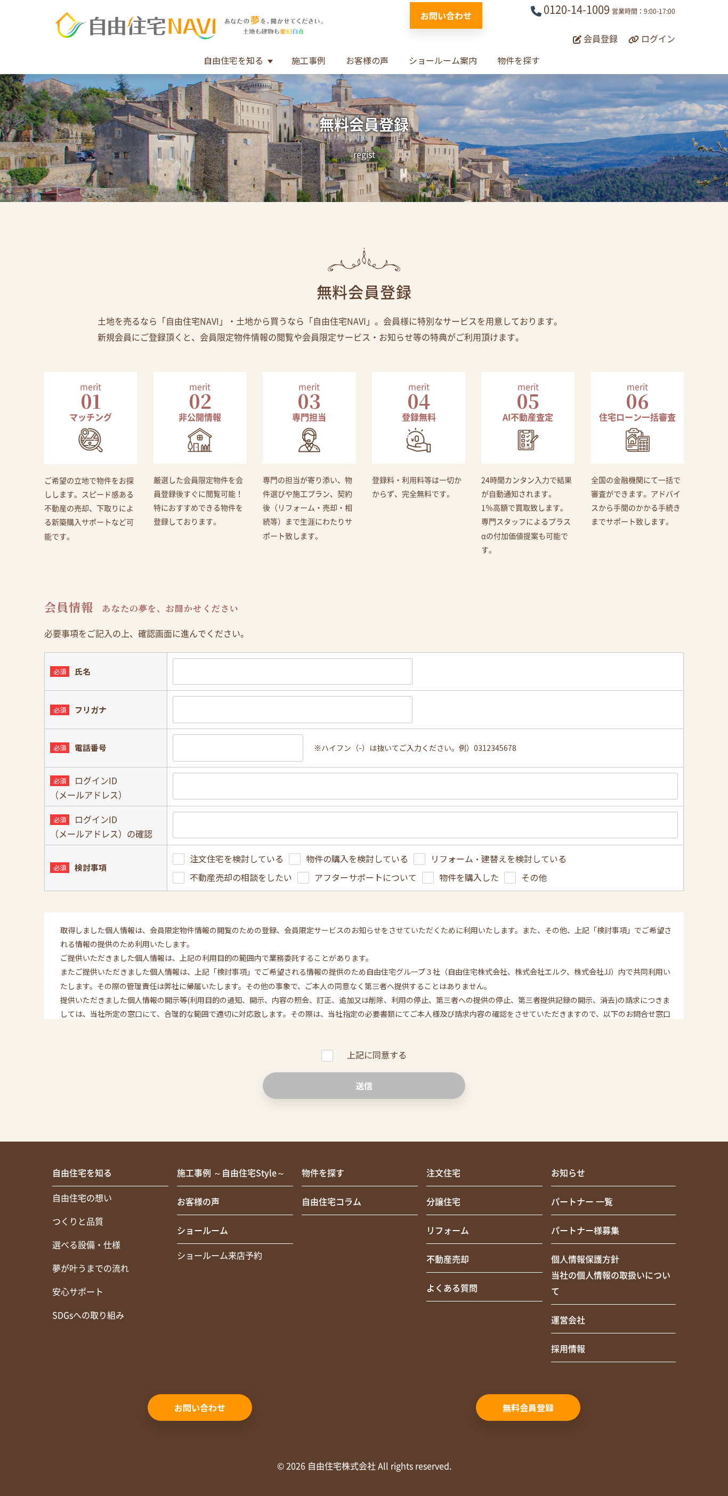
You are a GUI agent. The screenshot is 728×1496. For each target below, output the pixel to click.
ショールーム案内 (443, 60)
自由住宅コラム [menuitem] (331, 1202)
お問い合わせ (446, 15)
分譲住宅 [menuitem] (443, 1202)
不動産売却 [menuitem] (447, 1259)
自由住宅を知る (233, 60)
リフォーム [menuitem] (447, 1230)
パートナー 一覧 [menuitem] (582, 1202)
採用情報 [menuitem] (568, 1349)
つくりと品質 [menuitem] (77, 1221)
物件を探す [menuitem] (323, 1173)
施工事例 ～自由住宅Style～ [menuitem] (231, 1173)
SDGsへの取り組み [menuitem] (88, 1315)
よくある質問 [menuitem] (452, 1288)
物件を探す (518, 60)
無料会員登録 (528, 1407)
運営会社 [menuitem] (568, 1320)
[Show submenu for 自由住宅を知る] (270, 61)
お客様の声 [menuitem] (198, 1202)
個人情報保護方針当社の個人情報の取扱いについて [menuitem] (610, 1275)
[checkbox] (425, 868)
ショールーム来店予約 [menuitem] (219, 1255)
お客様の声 (367, 60)
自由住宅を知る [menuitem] (82, 1173)
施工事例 (309, 60)
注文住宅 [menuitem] (443, 1173)
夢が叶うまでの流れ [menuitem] (90, 1268)
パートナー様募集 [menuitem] (585, 1230)
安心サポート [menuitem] (77, 1292)
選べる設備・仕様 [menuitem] (86, 1245)
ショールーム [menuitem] (202, 1230)
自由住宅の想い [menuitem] (82, 1198)
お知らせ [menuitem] (568, 1173)
